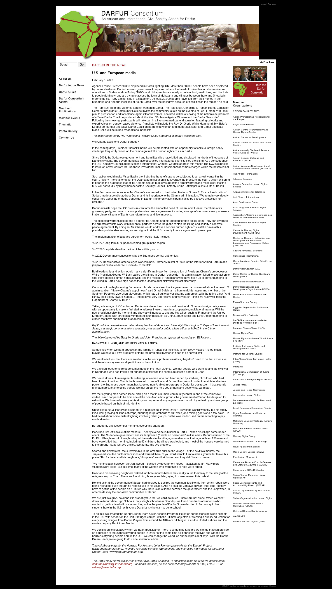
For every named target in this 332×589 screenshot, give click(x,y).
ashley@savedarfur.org (106, 567)
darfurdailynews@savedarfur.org (112, 564)
